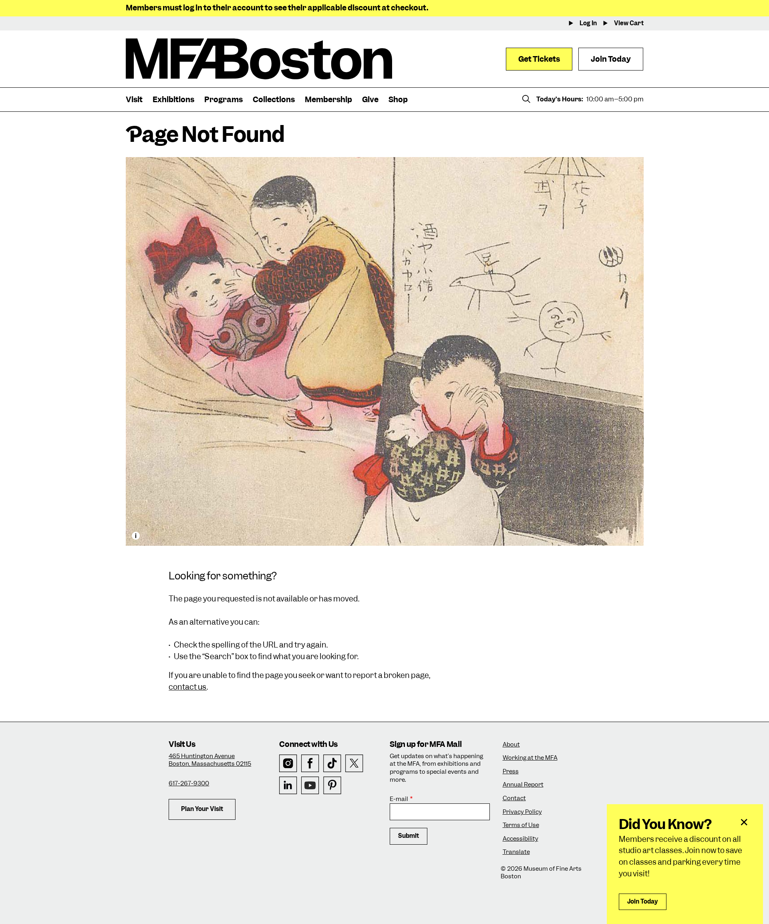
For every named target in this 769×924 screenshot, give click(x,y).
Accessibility (520, 839)
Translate (516, 852)
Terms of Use (521, 825)
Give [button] (370, 100)
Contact (514, 798)
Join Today (611, 59)
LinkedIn (288, 786)
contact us (188, 687)
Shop (398, 100)
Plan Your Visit (202, 809)
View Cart (629, 23)
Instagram (288, 764)
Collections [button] (274, 100)
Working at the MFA (530, 758)
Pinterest (332, 786)
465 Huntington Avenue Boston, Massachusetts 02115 (210, 760)
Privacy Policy (522, 812)
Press (511, 771)
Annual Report (523, 785)
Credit (136, 536)
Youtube (310, 786)
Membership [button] (328, 100)
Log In (588, 23)
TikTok (332, 764)
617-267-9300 (189, 783)
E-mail (399, 799)
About (511, 744)
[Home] (259, 58)
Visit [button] (134, 100)
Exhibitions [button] (173, 100)
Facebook (310, 764)
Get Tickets (539, 59)
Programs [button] (223, 100)
